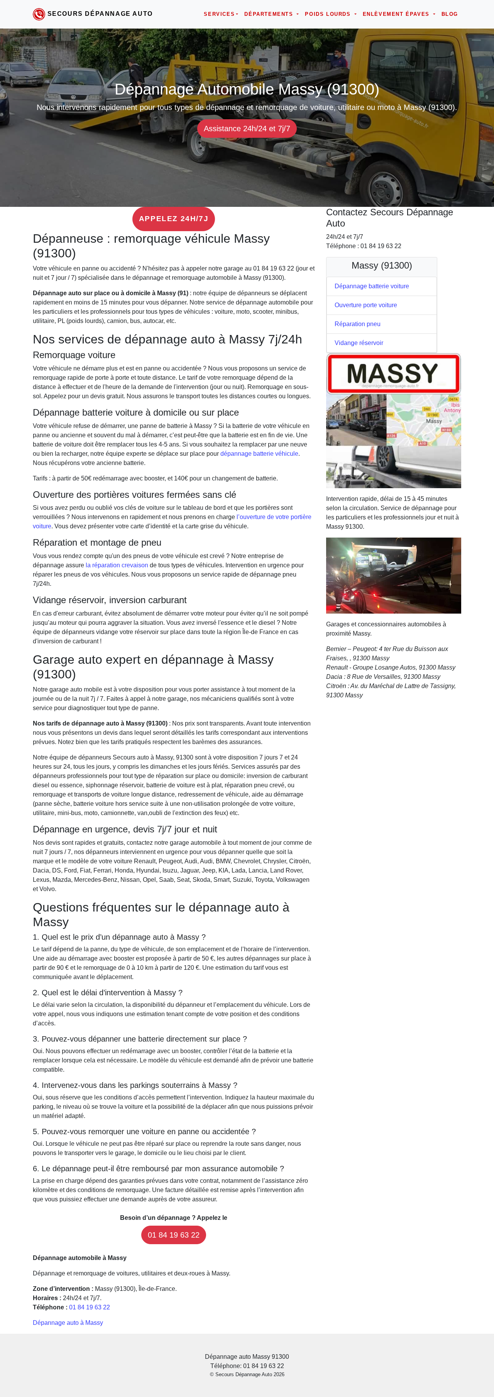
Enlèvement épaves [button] (397, 14)
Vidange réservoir (359, 343)
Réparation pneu (358, 324)
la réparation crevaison (117, 565)
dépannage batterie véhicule (259, 453)
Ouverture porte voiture (366, 305)
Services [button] (219, 14)
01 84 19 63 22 (174, 1235)
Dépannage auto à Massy (68, 1322)
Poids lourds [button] (329, 14)
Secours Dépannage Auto (100, 13)
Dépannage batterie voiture (372, 286)
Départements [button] (269, 14)
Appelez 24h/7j (173, 219)
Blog (450, 14)
